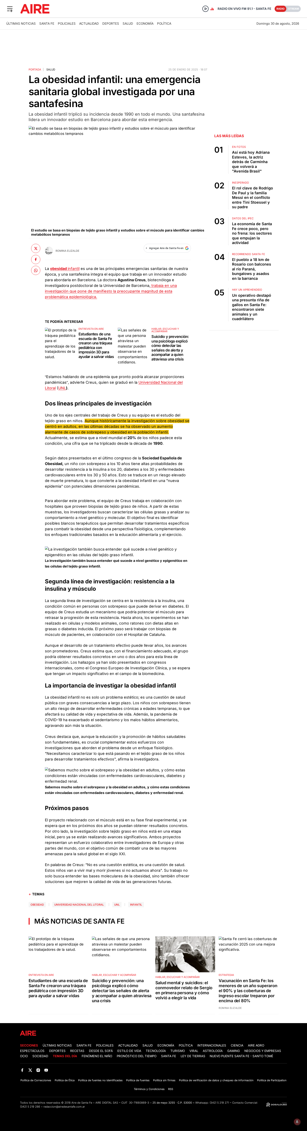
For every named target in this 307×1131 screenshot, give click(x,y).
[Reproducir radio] (205, 9)
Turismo (177, 1051)
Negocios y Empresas (262, 1051)
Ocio (24, 1056)
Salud (128, 24)
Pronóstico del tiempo (136, 1056)
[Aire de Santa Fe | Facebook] (22, 1070)
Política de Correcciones (35, 1080)
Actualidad (89, 24)
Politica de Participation (272, 1080)
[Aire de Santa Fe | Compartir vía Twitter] (35, 248)
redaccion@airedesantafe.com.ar (64, 1106)
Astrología (213, 1051)
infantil (74, 268)
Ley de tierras (193, 1056)
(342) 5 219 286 (30, 1106)
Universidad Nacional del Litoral (79, 904)
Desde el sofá (101, 1051)
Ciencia (237, 1045)
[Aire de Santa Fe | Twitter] (30, 1070)
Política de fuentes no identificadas (100, 1080)
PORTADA (35, 69)
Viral (193, 1051)
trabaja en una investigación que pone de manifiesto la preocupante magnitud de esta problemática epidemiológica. (111, 291)
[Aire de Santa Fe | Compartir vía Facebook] (35, 259)
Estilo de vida (129, 1051)
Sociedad (40, 1056)
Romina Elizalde (67, 250)
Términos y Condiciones (149, 1089)
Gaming (233, 1051)
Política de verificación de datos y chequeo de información (216, 1080)
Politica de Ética (65, 1080)
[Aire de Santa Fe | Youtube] (46, 1070)
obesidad (37, 904)
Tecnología (156, 1051)
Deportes (110, 24)
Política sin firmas (164, 1080)
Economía (145, 24)
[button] (9, 8)
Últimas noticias (21, 24)
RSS (170, 1089)
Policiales (67, 24)
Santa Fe (46, 24)
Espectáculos (32, 1051)
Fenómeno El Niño (97, 1056)
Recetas (77, 1051)
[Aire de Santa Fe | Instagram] (38, 1070)
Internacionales (211, 1045)
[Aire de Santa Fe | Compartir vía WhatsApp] (35, 270)
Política (164, 24)
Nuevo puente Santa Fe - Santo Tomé (241, 1056)
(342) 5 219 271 (219, 1102)
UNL (62, 388)
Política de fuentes (138, 1080)
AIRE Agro (256, 1045)
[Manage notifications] (297, 1121)
